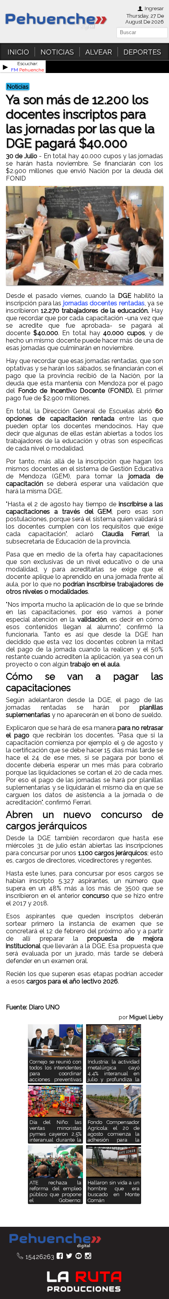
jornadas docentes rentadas (104, 303)
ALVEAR (98, 52)
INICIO (18, 52)
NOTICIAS (57, 52)
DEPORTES (142, 52)
